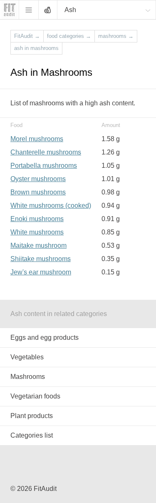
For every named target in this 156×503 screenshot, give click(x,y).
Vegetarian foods (35, 396)
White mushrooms (37, 232)
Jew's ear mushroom (40, 272)
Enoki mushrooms (37, 218)
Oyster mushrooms (38, 178)
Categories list (31, 435)
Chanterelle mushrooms (45, 152)
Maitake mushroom (38, 245)
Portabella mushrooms (43, 165)
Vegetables (27, 357)
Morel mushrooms (36, 138)
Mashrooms (27, 376)
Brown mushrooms (38, 192)
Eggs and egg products (44, 337)
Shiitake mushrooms (40, 258)
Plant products (31, 415)
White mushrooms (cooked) (50, 205)
